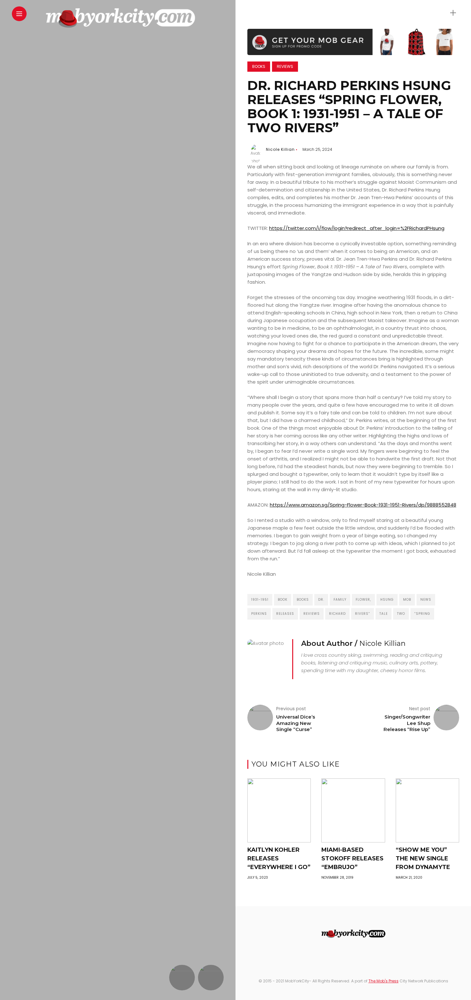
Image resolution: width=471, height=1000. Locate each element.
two (401, 613)
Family (340, 599)
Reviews (285, 66)
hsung (387, 599)
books (303, 599)
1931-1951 (260, 599)
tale (383, 613)
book (282, 599)
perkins (259, 613)
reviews (311, 613)
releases (285, 613)
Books (258, 66)
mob (407, 599)
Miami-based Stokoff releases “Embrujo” (352, 858)
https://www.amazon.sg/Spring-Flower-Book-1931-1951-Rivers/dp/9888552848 (363, 504)
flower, (363, 599)
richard (337, 613)
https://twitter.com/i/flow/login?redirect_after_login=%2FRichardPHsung (356, 228)
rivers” (362, 613)
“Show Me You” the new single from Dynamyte (423, 858)
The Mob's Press (383, 981)
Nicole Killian (280, 149)
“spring (422, 613)
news (425, 599)
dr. (321, 599)
